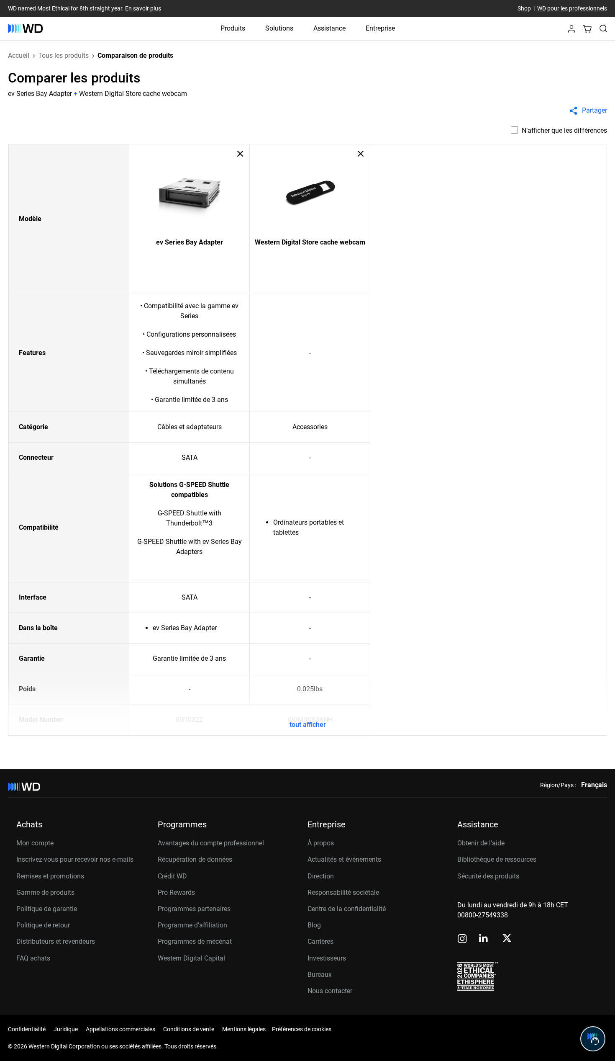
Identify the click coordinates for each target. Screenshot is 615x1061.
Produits (232, 28)
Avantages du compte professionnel (211, 843)
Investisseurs (327, 958)
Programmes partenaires (194, 909)
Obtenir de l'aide (481, 843)
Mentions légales (244, 1029)
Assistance (329, 28)
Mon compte (35, 843)
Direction (321, 876)
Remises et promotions (50, 876)
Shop (524, 8)
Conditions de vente (188, 1029)
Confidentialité (27, 1029)
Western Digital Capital (191, 958)
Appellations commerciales (120, 1029)
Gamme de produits (45, 892)
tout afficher (308, 725)
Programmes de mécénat (195, 941)
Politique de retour (43, 925)
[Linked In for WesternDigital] (484, 939)
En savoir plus (143, 8)
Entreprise (380, 28)
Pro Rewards (176, 892)
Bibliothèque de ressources (496, 859)
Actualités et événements (344, 859)
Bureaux (320, 975)
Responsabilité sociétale (343, 892)
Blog (314, 925)
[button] (571, 31)
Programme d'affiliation (192, 925)
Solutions (279, 28)
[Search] (603, 28)
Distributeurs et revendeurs (55, 941)
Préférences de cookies (301, 1029)
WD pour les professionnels (572, 8)
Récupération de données (195, 859)
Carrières (320, 941)
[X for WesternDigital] (507, 938)
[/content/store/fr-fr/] (25, 28)
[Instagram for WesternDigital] (462, 939)
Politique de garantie (46, 909)
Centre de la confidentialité (347, 909)
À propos (321, 843)
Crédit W (170, 876)
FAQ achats (33, 958)
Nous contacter (330, 991)
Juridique (66, 1029)
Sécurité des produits (488, 876)
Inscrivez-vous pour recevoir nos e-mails (74, 859)
